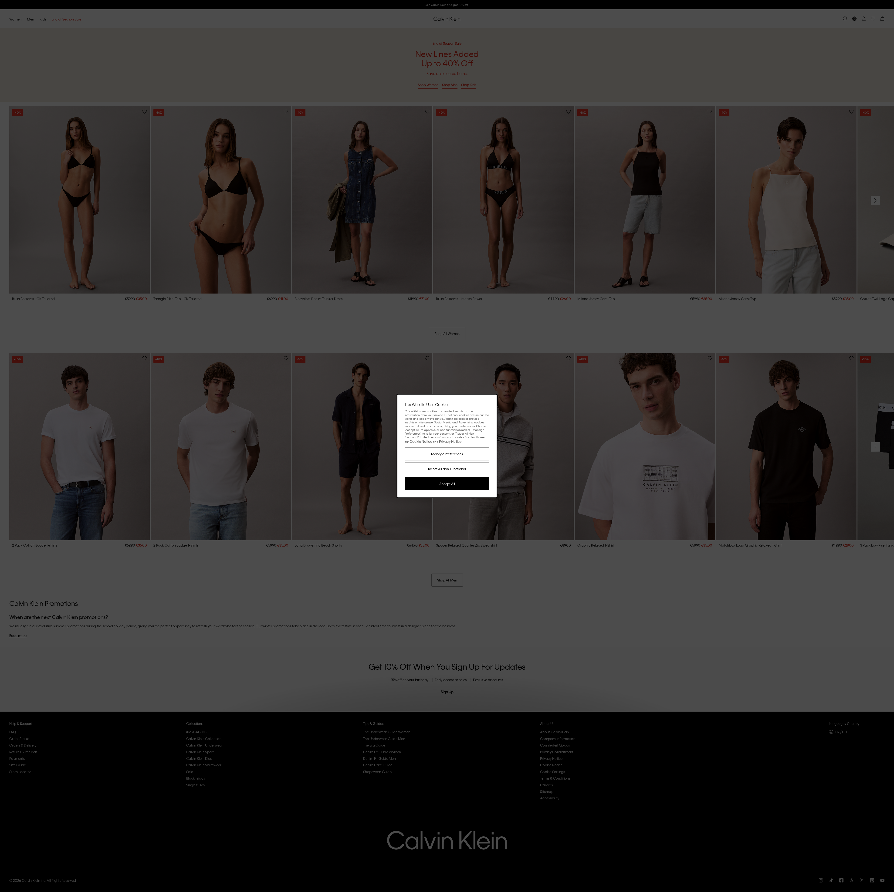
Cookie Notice (421, 441)
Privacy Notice (450, 441)
